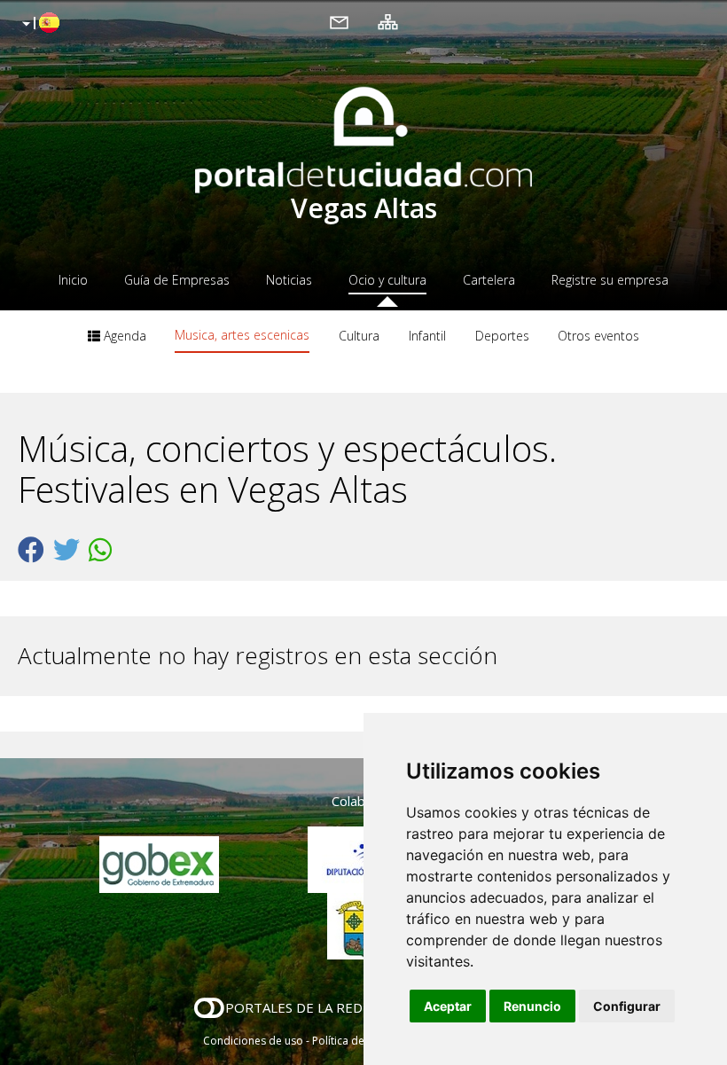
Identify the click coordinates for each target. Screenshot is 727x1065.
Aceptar (448, 1006)
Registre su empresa (609, 279)
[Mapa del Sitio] (388, 21)
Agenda (123, 335)
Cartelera (489, 279)
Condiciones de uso (253, 1040)
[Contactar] (339, 21)
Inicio (73, 279)
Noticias (289, 279)
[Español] (38, 23)
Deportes (502, 335)
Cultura (359, 335)
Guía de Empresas (177, 279)
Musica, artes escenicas (242, 334)
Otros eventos (598, 335)
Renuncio (532, 1006)
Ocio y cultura (387, 279)
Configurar (627, 1006)
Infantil (427, 335)
